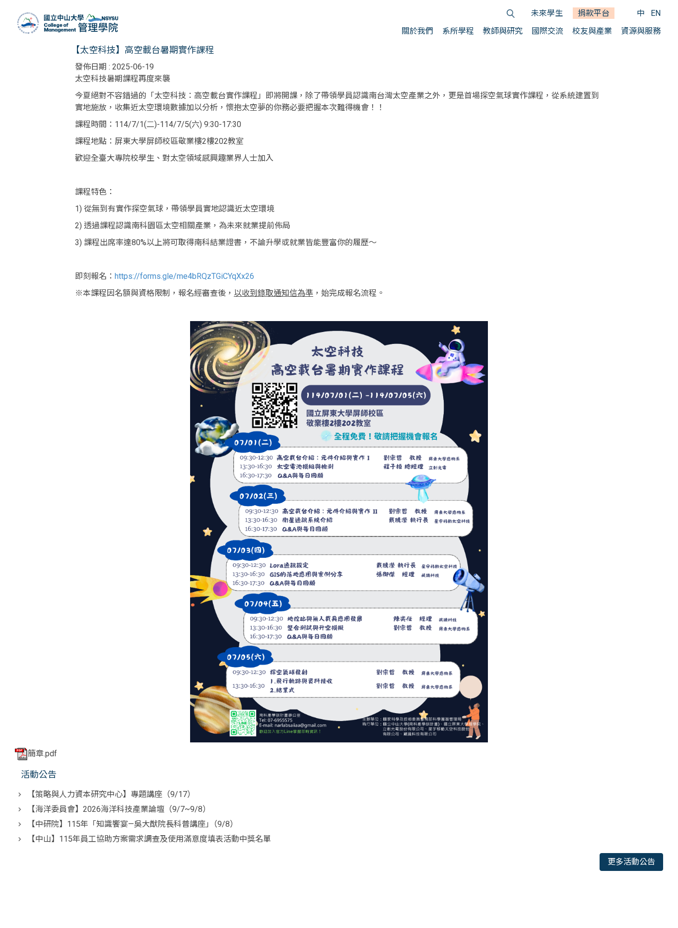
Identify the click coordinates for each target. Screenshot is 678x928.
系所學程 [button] (458, 31)
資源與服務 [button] (641, 31)
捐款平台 (594, 13)
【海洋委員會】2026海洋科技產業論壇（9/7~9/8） (118, 809)
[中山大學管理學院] (67, 23)
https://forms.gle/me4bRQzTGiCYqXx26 (184, 276)
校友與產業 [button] (592, 31)
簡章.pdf (42, 753)
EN (656, 13)
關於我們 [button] (417, 31)
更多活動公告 (631, 861)
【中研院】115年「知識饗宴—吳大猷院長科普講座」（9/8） (132, 824)
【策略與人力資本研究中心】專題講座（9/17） (111, 794)
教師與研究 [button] (503, 31)
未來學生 (547, 13)
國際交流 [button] (547, 31)
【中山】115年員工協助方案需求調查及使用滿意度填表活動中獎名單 (149, 839)
